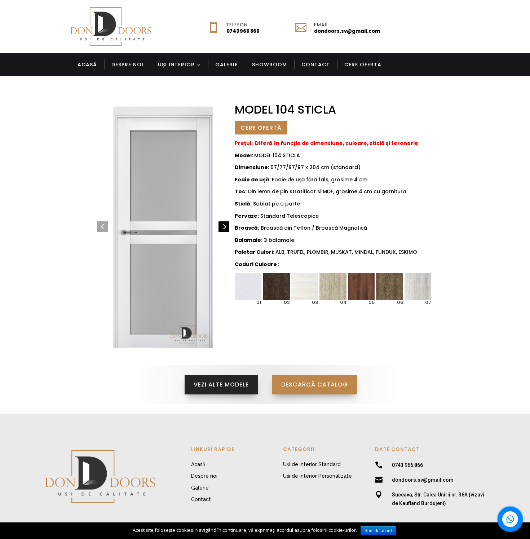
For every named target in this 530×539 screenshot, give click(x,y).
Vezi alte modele (221, 384)
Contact (315, 64)
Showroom (269, 64)
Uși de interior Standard (312, 464)
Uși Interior (176, 64)
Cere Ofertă (261, 128)
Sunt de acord (378, 530)
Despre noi (127, 64)
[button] (102, 226)
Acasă (87, 64)
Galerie (226, 64)
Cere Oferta (362, 64)
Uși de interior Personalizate (317, 476)
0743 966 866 (243, 31)
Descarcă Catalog (314, 384)
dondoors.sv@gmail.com (347, 31)
